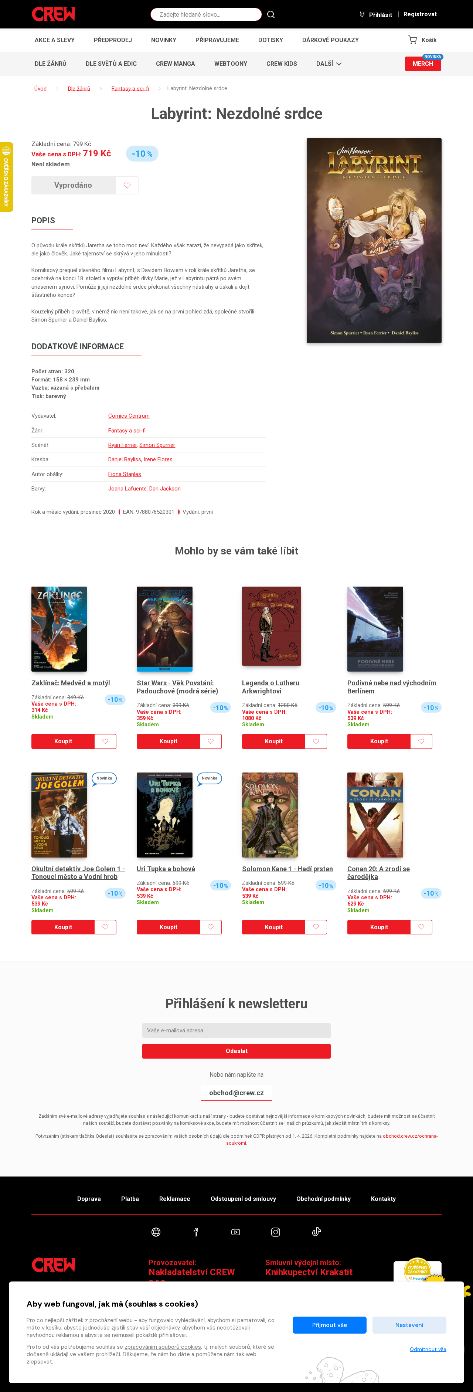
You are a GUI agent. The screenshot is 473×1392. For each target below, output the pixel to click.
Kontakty (383, 1198)
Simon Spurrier (157, 445)
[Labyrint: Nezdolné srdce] (374, 240)
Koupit (63, 741)
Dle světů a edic (111, 63)
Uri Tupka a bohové (166, 869)
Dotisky (270, 40)
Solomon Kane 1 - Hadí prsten (287, 869)
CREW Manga (175, 63)
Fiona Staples (124, 474)
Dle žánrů (51, 63)
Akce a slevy (55, 40)
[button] (326, 64)
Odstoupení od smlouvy (243, 1198)
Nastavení (409, 1325)
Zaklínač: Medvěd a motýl (70, 683)
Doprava (89, 1198)
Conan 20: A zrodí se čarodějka (378, 873)
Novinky (163, 40)
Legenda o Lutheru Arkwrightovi (270, 687)
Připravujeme (217, 40)
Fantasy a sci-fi (127, 430)
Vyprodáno (73, 185)
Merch (427, 62)
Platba (130, 1198)
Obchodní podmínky (323, 1198)
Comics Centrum (129, 415)
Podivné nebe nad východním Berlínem (391, 687)
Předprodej (113, 40)
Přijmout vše (329, 1325)
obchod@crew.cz (236, 1093)
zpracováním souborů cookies (163, 1347)
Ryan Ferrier (122, 445)
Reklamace (174, 1198)
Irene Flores (158, 459)
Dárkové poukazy (330, 40)
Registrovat (420, 14)
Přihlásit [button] (380, 14)
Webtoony (230, 63)
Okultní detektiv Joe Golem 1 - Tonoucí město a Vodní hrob (78, 873)
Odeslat (237, 1051)
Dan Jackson (165, 488)
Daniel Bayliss (124, 459)
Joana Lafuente (127, 488)
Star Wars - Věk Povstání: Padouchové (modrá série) (177, 687)
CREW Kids (281, 63)
